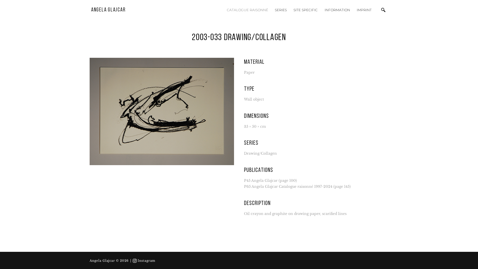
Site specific (306, 10)
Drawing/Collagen (260, 153)
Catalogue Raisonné (247, 10)
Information (337, 10)
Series (281, 10)
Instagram (147, 260)
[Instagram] (135, 261)
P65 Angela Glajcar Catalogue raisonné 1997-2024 (288, 187)
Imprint (364, 10)
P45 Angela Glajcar (261, 181)
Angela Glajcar (108, 10)
